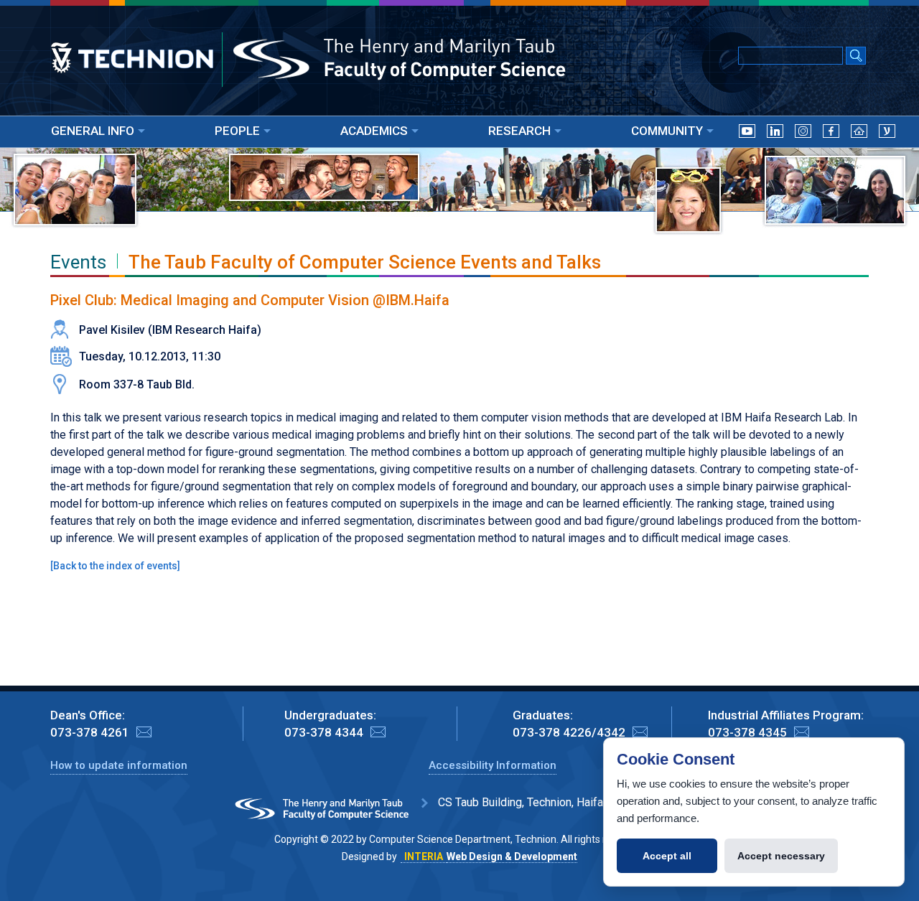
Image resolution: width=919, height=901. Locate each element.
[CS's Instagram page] (803, 134)
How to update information (118, 765)
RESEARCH (519, 130)
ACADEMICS (374, 130)
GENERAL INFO (92, 130)
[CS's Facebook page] (831, 134)
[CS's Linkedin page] (775, 134)
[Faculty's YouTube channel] (747, 134)
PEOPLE (237, 130)
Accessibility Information (492, 765)
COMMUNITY (667, 130)
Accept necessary (781, 856)
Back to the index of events (115, 565)
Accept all (667, 856)
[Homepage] (859, 134)
